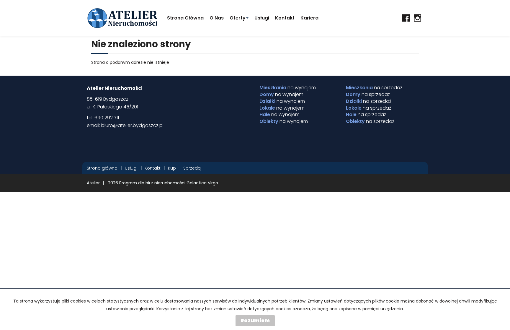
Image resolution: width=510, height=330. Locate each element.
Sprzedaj (192, 168)
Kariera (309, 17)
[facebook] (406, 18)
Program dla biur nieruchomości (153, 183)
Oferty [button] (238, 17)
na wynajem (287, 87)
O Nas (217, 17)
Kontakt (285, 17)
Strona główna (185, 17)
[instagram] (417, 18)
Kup (172, 168)
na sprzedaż (374, 87)
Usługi (261, 17)
